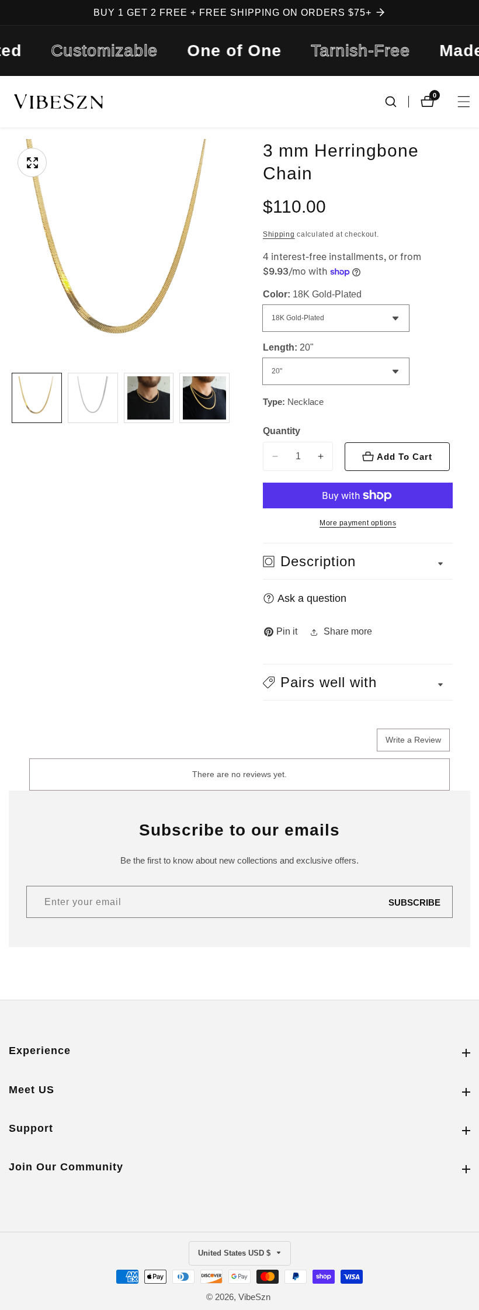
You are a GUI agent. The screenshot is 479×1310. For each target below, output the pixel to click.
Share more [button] (348, 631)
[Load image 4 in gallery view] (204, 398)
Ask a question (311, 598)
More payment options (358, 523)
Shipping (279, 234)
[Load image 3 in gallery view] (149, 398)
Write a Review (413, 739)
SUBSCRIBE (414, 902)
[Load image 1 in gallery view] (37, 398)
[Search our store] (396, 102)
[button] (358, 682)
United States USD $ (235, 1253)
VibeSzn (254, 1296)
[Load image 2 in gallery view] (93, 398)
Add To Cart (404, 457)
